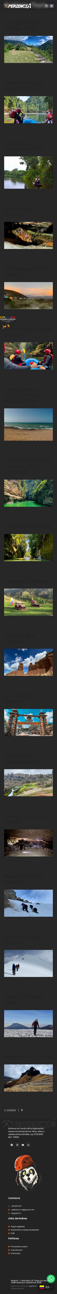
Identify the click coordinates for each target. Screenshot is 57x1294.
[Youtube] (23, 1145)
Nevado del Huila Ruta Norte (23, 879)
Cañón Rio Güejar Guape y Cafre (23, 85)
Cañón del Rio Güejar (28, 526)
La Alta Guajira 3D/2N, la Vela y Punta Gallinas (22, 395)
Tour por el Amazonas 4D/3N (24, 146)
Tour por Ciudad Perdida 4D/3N (22, 25)
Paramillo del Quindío (28, 1057)
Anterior (10, 1110)
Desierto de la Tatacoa (20, 638)
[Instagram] (17, 1145)
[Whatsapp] (28, 1145)
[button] (51, 1279)
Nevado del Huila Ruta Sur (23, 939)
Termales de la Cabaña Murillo (21, 758)
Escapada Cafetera (26, 581)
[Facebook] (12, 1145)
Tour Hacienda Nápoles (20, 698)
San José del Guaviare (18, 211)
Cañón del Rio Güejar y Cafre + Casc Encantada (28, 466)
